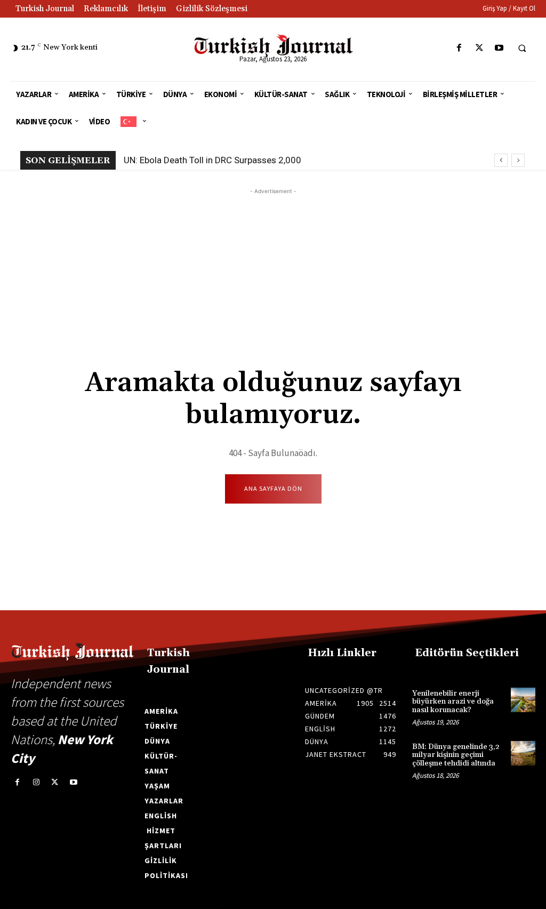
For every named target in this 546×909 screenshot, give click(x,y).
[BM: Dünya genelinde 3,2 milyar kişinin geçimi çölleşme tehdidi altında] (523, 753)
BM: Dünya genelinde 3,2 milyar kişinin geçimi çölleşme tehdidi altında (456, 755)
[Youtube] (499, 48)
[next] (518, 160)
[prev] (501, 160)
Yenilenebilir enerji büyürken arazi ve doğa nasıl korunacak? (453, 702)
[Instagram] (36, 782)
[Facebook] (459, 48)
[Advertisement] (273, 271)
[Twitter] (479, 48)
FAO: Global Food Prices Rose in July (201, 160)
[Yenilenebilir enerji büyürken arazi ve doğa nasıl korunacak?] (523, 700)
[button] (522, 48)
